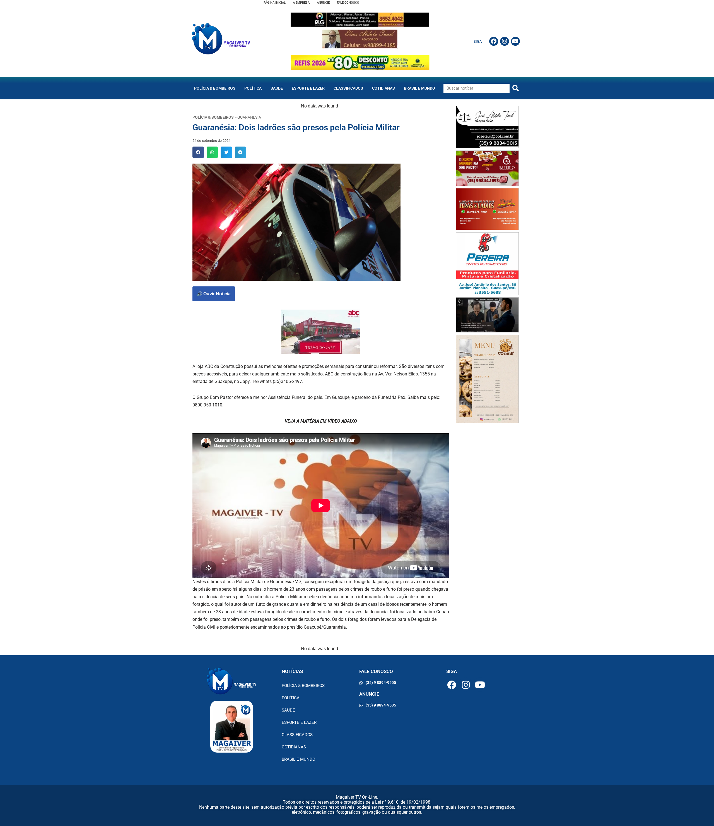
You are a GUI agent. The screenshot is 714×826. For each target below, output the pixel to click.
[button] (198, 152)
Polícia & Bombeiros (214, 88)
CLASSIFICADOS (348, 88)
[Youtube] (515, 41)
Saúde (277, 88)
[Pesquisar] (516, 88)
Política (253, 88)
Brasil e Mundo (419, 88)
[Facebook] (493, 41)
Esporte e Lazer (308, 88)
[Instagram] (504, 41)
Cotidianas (383, 88)
